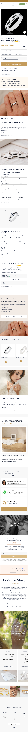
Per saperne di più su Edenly (13, 607)
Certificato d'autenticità (6, 72)
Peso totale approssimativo (7, 185)
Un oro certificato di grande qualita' (8, 189)
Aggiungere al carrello (14, 63)
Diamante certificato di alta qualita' (8, 203)
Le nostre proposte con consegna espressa (10, 59)
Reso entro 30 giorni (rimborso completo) (9, 68)
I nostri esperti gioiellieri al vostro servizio (18, 85)
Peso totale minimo (6, 197)
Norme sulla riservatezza (12, 707)
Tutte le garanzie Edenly (6, 74)
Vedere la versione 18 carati (14, 316)
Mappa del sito (23, 705)
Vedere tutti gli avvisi (5, 286)
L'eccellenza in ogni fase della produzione (11, 173)
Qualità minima (4, 183)
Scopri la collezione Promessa (7, 411)
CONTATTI (3, 705)
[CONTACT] (14, 719)
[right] (24, 32)
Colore (2, 181)
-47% (12, 45)
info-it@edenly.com (14, 715)
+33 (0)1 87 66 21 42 (12, 503)
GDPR (20, 707)
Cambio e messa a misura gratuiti (8, 70)
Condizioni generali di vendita (12, 705)
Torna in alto (14, 724)
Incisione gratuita (18, 54)
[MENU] (1, 4)
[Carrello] (26, 4)
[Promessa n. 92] (14, 22)
